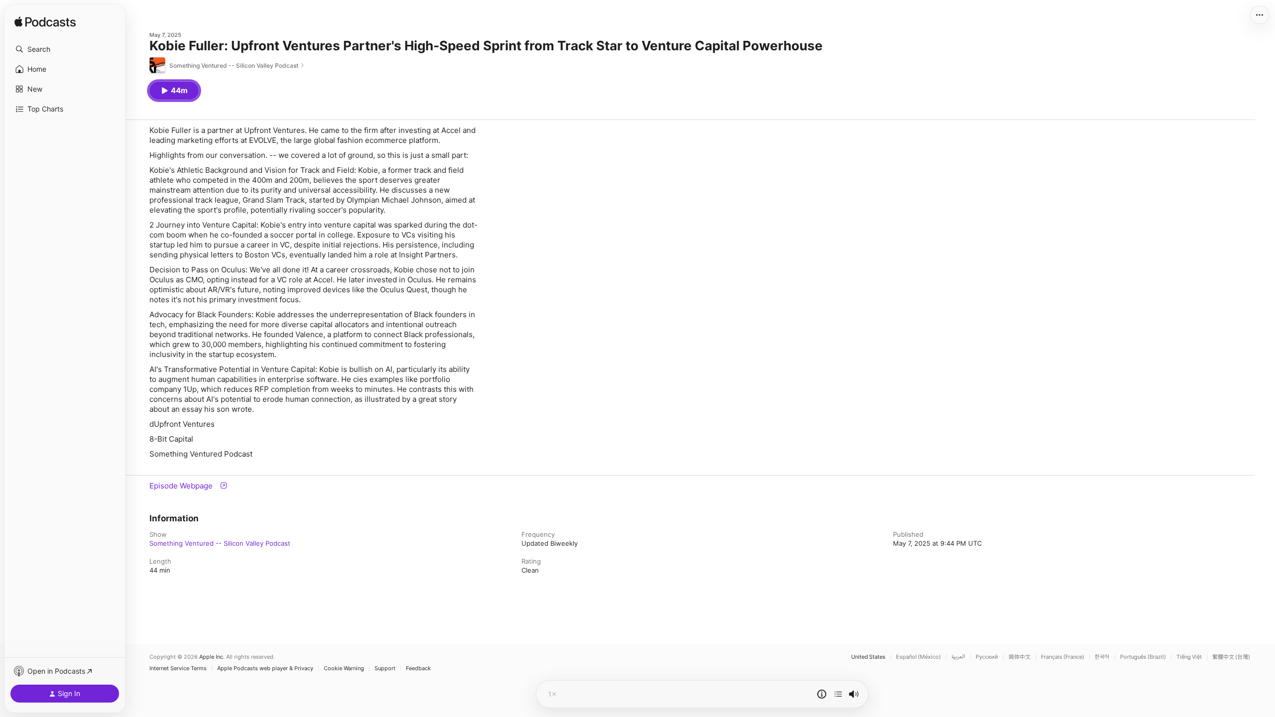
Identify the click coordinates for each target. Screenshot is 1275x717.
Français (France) (1062, 657)
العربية (958, 657)
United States (868, 657)
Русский (987, 657)
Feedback (418, 668)
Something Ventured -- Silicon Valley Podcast (219, 543)
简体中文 (1019, 657)
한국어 (1102, 657)
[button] (65, 49)
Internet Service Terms (178, 668)
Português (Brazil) (1143, 657)
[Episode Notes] (822, 694)
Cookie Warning (344, 668)
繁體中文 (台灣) (1231, 657)
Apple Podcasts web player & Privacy (265, 668)
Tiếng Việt (1189, 657)
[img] (45, 22)
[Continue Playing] (838, 694)
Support (385, 668)
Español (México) (918, 657)
